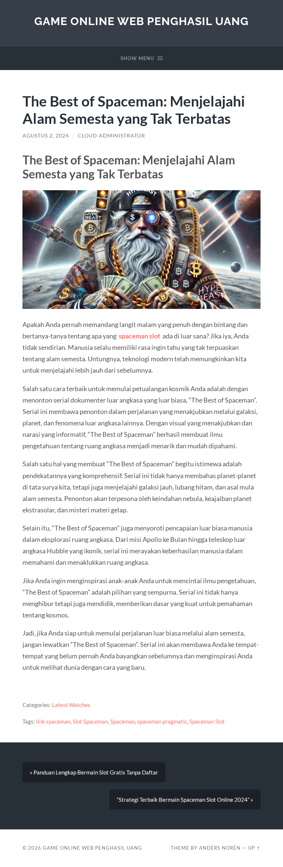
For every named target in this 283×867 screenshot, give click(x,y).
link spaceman (53, 721)
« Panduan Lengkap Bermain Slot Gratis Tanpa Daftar (94, 772)
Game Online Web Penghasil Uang (141, 21)
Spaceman (122, 721)
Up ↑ (254, 848)
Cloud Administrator (111, 136)
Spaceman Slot (207, 721)
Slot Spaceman (90, 721)
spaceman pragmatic (162, 721)
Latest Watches (71, 704)
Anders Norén (220, 848)
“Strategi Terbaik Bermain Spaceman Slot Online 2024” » (185, 799)
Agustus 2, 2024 (45, 136)
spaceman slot (139, 336)
